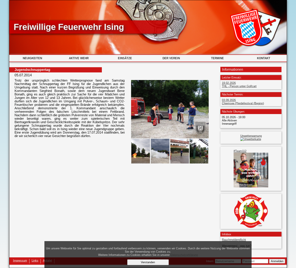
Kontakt (263, 58)
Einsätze (125, 58)
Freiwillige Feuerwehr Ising (69, 27)
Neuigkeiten (32, 58)
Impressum (20, 260)
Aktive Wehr (79, 58)
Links (35, 260)
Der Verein (171, 58)
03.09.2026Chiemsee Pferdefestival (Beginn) (243, 101)
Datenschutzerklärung (184, 255)
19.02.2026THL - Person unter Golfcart (239, 84)
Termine (217, 58)
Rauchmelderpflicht (234, 239)
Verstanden (148, 262)
